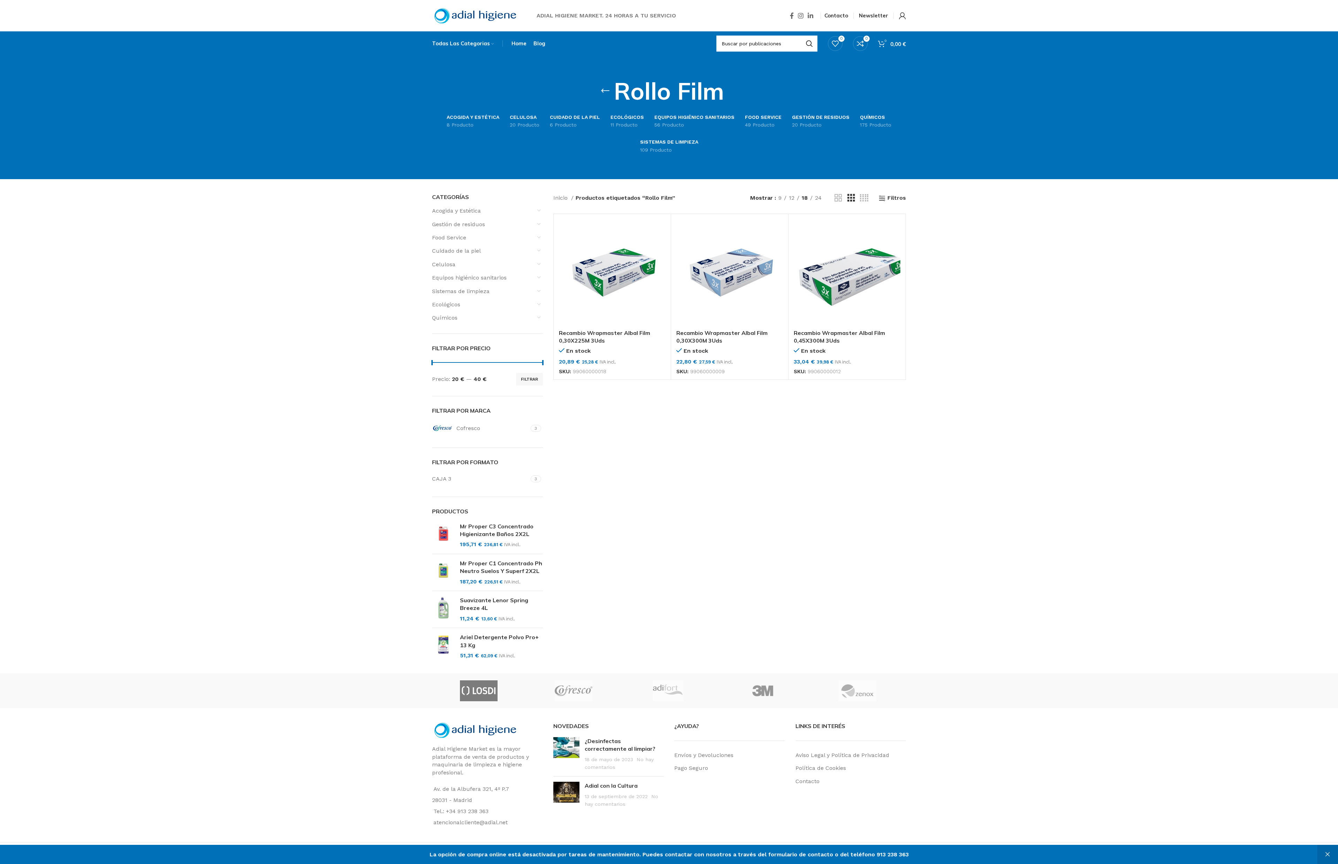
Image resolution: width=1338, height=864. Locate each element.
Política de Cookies (820, 768)
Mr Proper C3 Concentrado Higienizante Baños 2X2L (496, 530)
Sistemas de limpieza (461, 291)
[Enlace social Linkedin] (810, 15)
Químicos (444, 317)
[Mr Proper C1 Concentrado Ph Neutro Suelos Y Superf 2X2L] (443, 572)
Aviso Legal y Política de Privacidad (842, 755)
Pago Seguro (691, 768)
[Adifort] (668, 690)
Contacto (807, 781)
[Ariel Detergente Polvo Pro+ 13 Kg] (443, 646)
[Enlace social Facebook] (792, 15)
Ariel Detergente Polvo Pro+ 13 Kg (499, 641)
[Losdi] (478, 690)
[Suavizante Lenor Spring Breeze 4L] (443, 609)
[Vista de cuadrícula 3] (851, 198)
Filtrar (529, 379)
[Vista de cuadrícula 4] (864, 198)
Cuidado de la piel (456, 250)
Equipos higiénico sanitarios (469, 277)
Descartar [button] (1327, 854)
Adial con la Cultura (611, 785)
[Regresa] (605, 91)
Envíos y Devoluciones (703, 755)
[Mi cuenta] (902, 16)
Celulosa (443, 264)
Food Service (449, 237)
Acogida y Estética (456, 210)
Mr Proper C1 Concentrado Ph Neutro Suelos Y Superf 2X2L (501, 567)
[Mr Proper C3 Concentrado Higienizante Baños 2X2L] (443, 535)
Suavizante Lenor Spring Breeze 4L (494, 604)
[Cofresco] (573, 690)
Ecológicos (446, 304)
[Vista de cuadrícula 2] (838, 198)
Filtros (896, 198)
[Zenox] (857, 690)
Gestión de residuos (458, 224)
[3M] (762, 690)
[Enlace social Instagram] (801, 15)
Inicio (561, 197)
